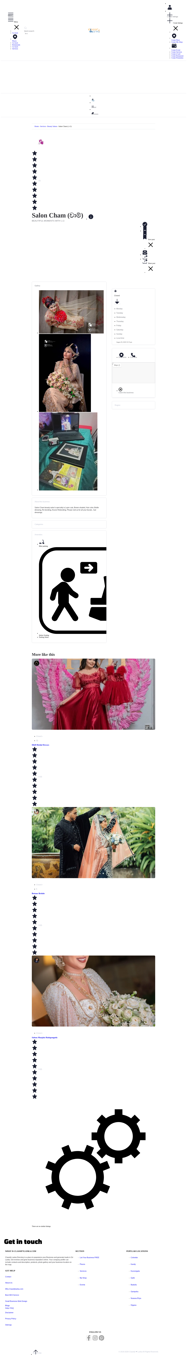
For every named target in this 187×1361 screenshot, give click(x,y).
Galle (133, 1278)
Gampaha (134, 1291)
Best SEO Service (12, 1295)
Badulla (134, 1285)
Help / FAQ (9, 1308)
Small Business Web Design (16, 1301)
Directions (122, 357)
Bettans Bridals (38, 893)
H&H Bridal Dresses (40, 745)
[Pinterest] (101, 1338)
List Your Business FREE (89, 1257)
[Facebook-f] (88, 1338)
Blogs (7, 1305)
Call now (133, 357)
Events (82, 1285)
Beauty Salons (52, 126)
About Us (8, 1283)
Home (37, 126)
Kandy (133, 1264)
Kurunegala (135, 1271)
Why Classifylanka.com (14, 1289)
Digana (133, 1305)
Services (43, 126)
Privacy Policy (10, 1319)
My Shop (83, 1278)
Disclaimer (9, 1313)
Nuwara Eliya (136, 1298)
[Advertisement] (93, 77)
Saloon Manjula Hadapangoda (44, 1037)
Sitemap (8, 1325)
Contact (8, 1277)
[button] (16, 31)
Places (82, 1264)
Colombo (134, 1257)
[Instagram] (95, 1338)
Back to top (37, 1353)
